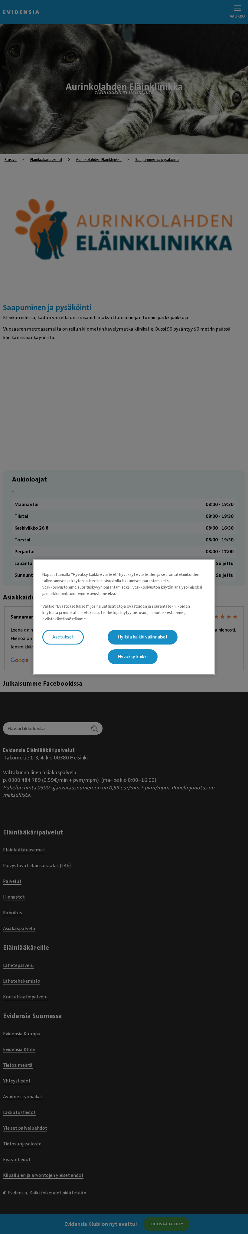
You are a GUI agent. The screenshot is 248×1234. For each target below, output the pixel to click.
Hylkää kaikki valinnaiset (143, 637)
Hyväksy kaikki (133, 657)
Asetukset (63, 637)
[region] (124, 617)
